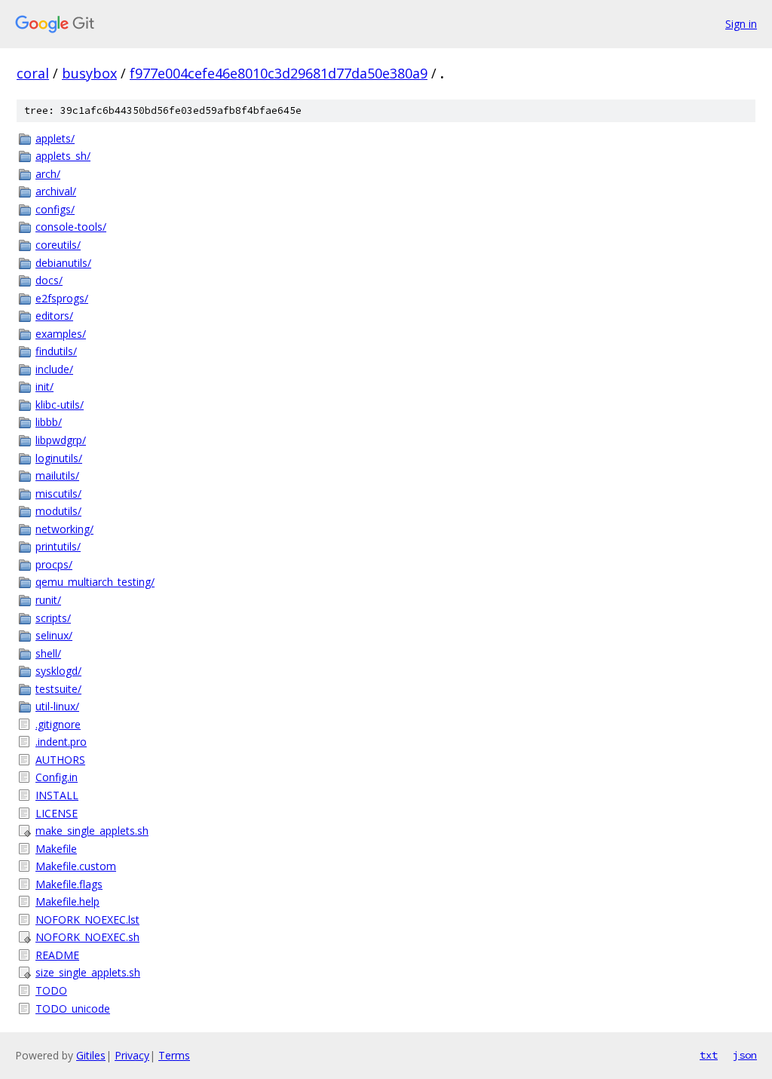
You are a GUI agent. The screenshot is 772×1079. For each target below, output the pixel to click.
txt (709, 1055)
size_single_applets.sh (87, 972)
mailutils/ (57, 475)
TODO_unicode (72, 1008)
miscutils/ (58, 493)
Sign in (741, 24)
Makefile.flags (69, 884)
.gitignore (58, 724)
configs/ (55, 209)
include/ (54, 369)
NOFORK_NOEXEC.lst (87, 919)
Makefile (56, 848)
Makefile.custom (75, 866)
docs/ (49, 280)
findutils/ (56, 351)
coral (33, 73)
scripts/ (53, 618)
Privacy (132, 1055)
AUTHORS (60, 760)
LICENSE (56, 813)
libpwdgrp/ (60, 440)
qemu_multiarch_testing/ (95, 582)
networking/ (64, 529)
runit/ (48, 600)
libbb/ (48, 422)
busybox (89, 73)
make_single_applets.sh (92, 830)
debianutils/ (63, 263)
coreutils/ (58, 245)
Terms (174, 1055)
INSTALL (56, 795)
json (745, 1055)
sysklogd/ (58, 671)
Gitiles (91, 1055)
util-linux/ (57, 706)
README (57, 955)
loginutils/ (58, 458)
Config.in (56, 777)
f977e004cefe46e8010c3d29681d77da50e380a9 (278, 73)
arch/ (47, 174)
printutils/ (58, 546)
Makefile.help (67, 901)
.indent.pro (61, 741)
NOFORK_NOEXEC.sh (87, 937)
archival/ (55, 191)
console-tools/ (70, 226)
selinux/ (53, 635)
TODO (51, 990)
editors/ (54, 315)
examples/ (60, 333)
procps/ (53, 564)
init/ (44, 386)
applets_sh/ (62, 156)
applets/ (55, 138)
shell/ (48, 653)
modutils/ (58, 511)
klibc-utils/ (59, 404)
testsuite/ (58, 689)
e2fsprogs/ (61, 298)
